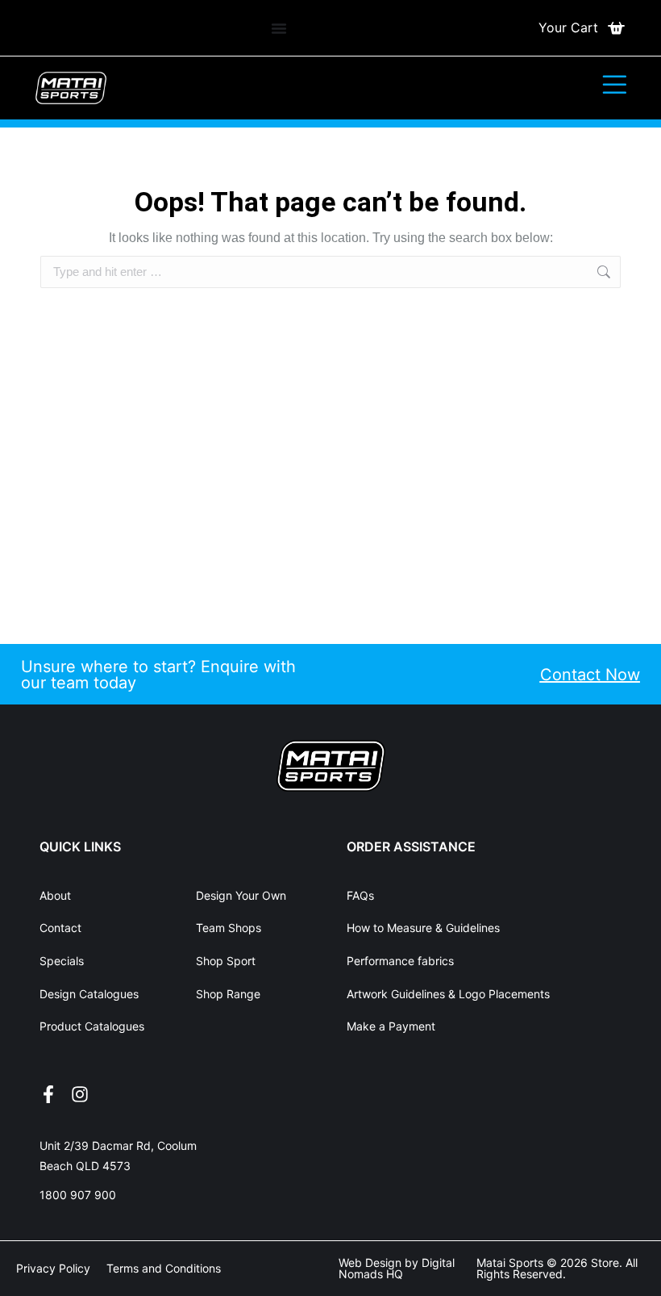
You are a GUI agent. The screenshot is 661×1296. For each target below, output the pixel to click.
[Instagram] (80, 1094)
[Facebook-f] (48, 1094)
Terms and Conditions (163, 1268)
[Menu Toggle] (279, 28)
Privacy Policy (53, 1268)
